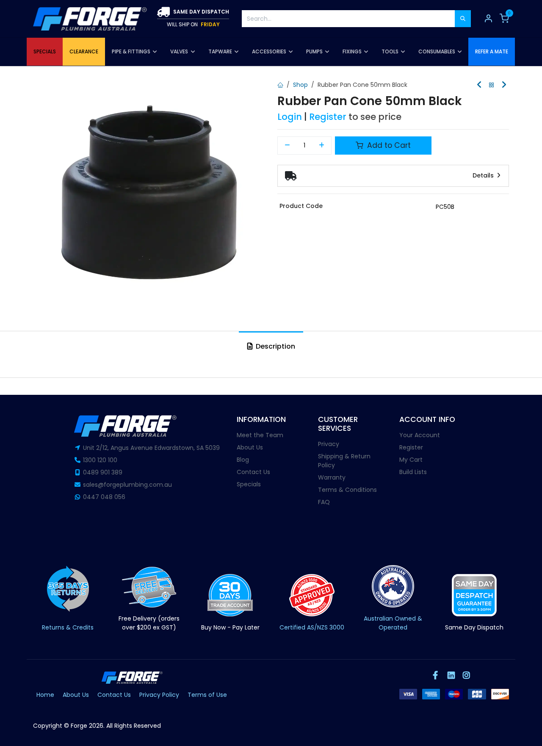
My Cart (411, 459)
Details (484, 175)
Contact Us (253, 472)
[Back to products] (491, 85)
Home (45, 695)
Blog (243, 459)
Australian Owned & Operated (393, 623)
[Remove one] (287, 145)
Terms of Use (207, 695)
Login (289, 117)
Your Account (419, 435)
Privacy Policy (159, 695)
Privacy (328, 444)
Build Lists (413, 472)
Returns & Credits (68, 627)
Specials (249, 484)
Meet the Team (260, 435)
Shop (300, 84)
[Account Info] (488, 19)
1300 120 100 (100, 460)
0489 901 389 (102, 472)
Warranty (332, 477)
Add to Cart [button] (388, 145)
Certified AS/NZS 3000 (311, 627)
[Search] (463, 18)
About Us (250, 447)
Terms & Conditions (347, 489)
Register (327, 117)
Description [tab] (274, 346)
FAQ (324, 502)
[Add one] (322, 145)
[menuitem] (45, 52)
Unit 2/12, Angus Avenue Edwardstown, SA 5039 (151, 448)
